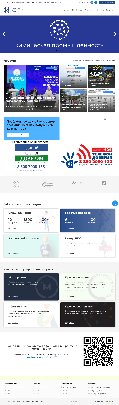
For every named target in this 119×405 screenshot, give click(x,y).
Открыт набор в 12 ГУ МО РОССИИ (99, 84)
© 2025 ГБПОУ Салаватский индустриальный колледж (26, 401)
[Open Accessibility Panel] (115, 203)
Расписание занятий (41, 387)
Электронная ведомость (14, 387)
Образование (76, 60)
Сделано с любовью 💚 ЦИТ (103, 401)
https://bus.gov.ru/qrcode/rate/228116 (41, 357)
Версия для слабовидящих (22, 2)
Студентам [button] (110, 10)
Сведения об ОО (67, 10)
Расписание (85, 2)
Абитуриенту (66, 384)
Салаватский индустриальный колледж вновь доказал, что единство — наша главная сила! (73, 106)
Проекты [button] (100, 10)
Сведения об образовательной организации (48, 2)
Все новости (110, 60)
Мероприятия (88, 60)
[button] (4, 34)
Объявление (66, 85)
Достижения (99, 60)
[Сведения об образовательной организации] (33, 2)
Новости (10, 60)
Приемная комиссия (68, 387)
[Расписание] (79, 2)
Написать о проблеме (18, 135)
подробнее (13, 228)
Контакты (92, 384)
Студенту (36, 383)
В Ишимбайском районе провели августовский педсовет (30, 99)
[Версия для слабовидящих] (12, 2)
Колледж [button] (79, 10)
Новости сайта (51, 68)
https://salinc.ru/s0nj (67, 378)
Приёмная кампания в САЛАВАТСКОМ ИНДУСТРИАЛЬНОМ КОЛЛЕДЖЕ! (98, 106)
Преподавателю (11, 383)
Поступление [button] (90, 10)
